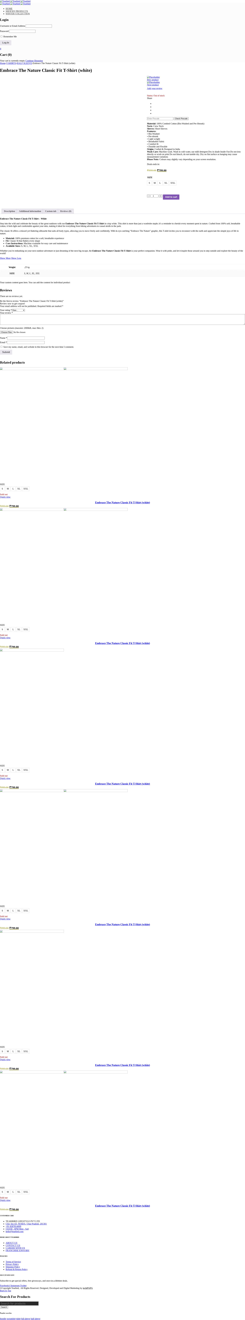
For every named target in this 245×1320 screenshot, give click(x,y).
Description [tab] (9, 211)
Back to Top (5, 1290)
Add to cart (171, 197)
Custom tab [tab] (50, 211)
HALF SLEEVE (24, 63)
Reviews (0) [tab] (65, 211)
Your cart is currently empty (12, 60)
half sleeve (35, 1318)
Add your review (154, 88)
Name (3, 338)
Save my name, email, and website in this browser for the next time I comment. (38, 347)
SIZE (149, 177)
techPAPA (88, 1288)
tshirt (18, 1318)
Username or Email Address (12, 26)
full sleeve (25, 1318)
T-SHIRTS (11, 63)
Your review (6, 313)
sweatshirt (11, 1318)
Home (3, 63)
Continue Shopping (34, 60)
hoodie (3, 1318)
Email (3, 342)
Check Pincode (181, 119)
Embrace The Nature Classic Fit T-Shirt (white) (122, 502)
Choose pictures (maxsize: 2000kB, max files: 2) (21, 328)
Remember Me (10, 36)
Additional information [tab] (30, 211)
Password (4, 31)
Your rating (6, 310)
